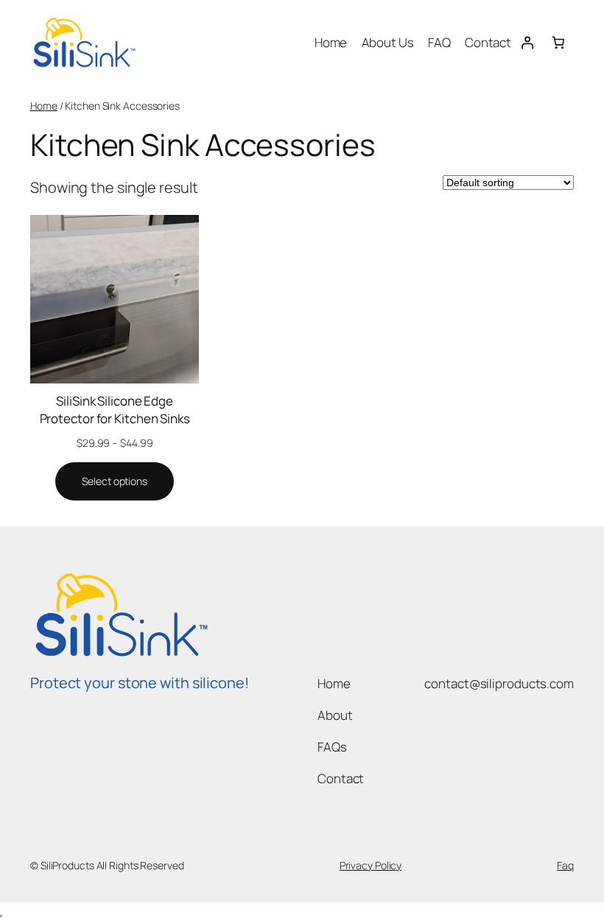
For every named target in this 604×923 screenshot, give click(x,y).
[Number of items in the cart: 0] (558, 41)
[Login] (526, 41)
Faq (565, 865)
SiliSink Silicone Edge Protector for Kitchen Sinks (115, 409)
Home (43, 106)
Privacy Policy (371, 865)
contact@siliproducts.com (499, 683)
